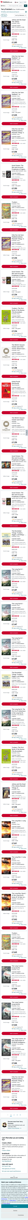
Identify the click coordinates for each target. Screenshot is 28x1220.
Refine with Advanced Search (10, 12)
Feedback (26, 432)
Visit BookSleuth (6, 1161)
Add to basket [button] (14, 51)
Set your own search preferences (11, 1171)
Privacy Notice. (6, 1203)
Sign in (21, 2)
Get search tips (6, 1166)
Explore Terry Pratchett (13, 1128)
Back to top (14, 1177)
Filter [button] (5, 15)
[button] (22, 47)
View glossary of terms (8, 1168)
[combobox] (16, 6)
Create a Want (6, 1150)
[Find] (25, 6)
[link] (26, 12)
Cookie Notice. (12, 1200)
